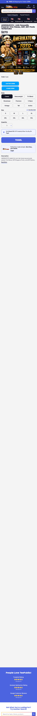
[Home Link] (11, 6)
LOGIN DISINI (10, 88)
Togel (18, 140)
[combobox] (16, 11)
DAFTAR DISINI (10, 83)
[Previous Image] (3, 55)
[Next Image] (34, 55)
